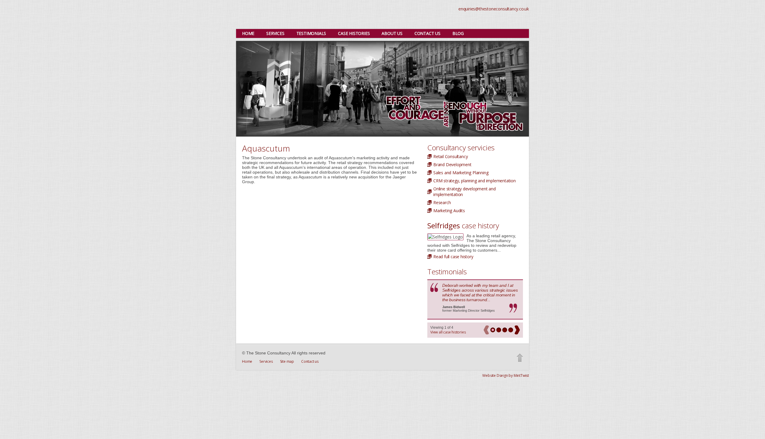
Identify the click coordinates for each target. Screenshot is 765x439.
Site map (287, 361)
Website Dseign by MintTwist (505, 375)
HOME (248, 33)
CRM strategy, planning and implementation (474, 180)
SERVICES (275, 33)
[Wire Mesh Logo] (294, 14)
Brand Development (452, 164)
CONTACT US (427, 33)
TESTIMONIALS (311, 33)
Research (442, 202)
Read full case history (453, 256)
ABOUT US (392, 33)
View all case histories (448, 332)
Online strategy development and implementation (464, 191)
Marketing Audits (449, 210)
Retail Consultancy (450, 156)
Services (266, 361)
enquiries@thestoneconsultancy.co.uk (493, 9)
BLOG (458, 33)
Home (247, 361)
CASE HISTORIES (354, 33)
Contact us (310, 361)
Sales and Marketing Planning (460, 172)
